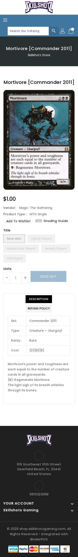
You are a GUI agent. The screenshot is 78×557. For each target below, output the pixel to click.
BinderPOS (39, 539)
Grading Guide (56, 221)
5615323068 (39, 494)
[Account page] (62, 31)
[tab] (39, 299)
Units (7, 268)
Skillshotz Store (39, 55)
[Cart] (71, 31)
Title (7, 230)
